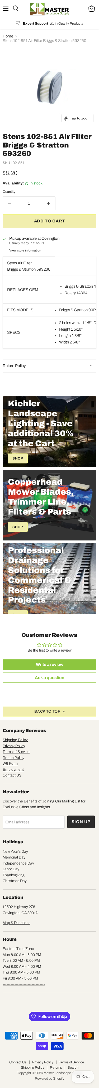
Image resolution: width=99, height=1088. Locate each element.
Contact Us (17, 1062)
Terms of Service (16, 752)
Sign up (81, 821)
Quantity (9, 192)
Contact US (12, 775)
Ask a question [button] (49, 677)
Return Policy (13, 758)
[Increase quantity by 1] (48, 203)
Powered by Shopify (49, 1078)
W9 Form (10, 764)
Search (73, 1067)
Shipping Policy (15, 740)
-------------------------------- (24, 984)
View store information (25, 250)
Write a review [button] (49, 664)
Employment (13, 770)
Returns (56, 1067)
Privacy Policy (14, 746)
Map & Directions (16, 923)
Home (8, 36)
